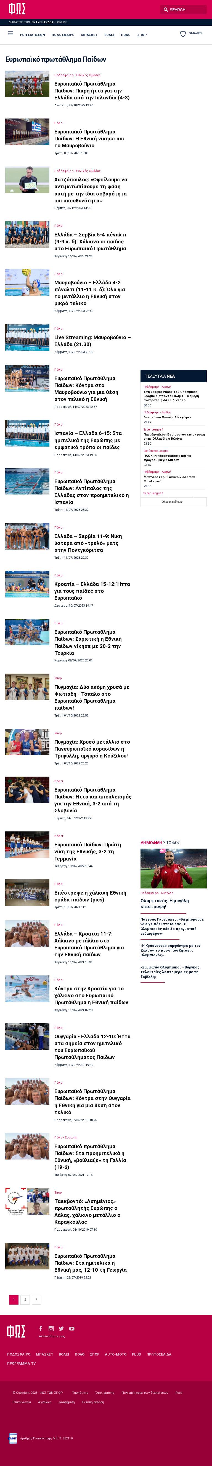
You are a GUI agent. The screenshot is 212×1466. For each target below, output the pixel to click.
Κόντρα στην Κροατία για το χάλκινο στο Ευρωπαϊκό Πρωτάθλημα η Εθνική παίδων (91, 995)
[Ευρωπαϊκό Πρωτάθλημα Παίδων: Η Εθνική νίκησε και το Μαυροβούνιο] (27, 131)
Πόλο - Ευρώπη (65, 1137)
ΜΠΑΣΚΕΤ (89, 35)
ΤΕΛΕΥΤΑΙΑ (159, 376)
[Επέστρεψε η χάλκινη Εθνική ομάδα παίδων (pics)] (27, 892)
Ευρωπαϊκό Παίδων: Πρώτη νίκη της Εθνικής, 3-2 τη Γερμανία (87, 851)
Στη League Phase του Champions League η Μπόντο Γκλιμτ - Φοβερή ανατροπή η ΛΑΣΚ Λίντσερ (171, 396)
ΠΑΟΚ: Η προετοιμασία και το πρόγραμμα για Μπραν (167, 458)
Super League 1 (153, 429)
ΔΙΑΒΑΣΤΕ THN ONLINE (38, 22)
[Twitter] (61, 1328)
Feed (179, 1393)
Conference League (156, 451)
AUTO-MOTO (115, 1354)
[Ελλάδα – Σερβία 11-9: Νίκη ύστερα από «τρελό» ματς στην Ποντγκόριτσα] (27, 536)
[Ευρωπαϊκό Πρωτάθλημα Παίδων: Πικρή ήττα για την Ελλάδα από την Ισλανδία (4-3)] (27, 84)
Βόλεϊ (58, 781)
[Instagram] (51, 1328)
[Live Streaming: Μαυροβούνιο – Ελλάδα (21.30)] (27, 337)
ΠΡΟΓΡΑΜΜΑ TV (21, 1363)
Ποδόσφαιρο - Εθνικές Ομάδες (77, 75)
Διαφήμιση (67, 1402)
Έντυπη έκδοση (93, 1402)
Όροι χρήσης (105, 1393)
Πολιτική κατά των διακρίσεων (145, 1393)
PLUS (136, 1354)
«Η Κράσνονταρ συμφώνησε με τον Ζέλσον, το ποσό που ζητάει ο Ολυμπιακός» (170, 950)
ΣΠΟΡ (142, 35)
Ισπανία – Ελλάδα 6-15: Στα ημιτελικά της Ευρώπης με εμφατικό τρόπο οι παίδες (88, 440)
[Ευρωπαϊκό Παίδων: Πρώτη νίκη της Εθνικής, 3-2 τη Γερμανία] (27, 844)
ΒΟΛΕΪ (109, 35)
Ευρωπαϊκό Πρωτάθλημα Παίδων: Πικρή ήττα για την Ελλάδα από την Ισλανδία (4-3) (92, 91)
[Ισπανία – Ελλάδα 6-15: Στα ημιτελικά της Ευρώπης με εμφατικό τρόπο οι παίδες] (27, 433)
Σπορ (58, 678)
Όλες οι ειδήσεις (172, 502)
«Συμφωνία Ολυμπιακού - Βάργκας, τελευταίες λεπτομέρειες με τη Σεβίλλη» (171, 972)
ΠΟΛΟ (126, 35)
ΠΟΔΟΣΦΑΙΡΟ (63, 35)
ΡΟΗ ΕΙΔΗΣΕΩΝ (32, 35)
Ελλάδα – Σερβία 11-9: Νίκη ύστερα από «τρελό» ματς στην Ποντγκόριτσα (88, 543)
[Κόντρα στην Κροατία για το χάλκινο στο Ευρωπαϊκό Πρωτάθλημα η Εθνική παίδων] (27, 988)
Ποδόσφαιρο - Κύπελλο (157, 893)
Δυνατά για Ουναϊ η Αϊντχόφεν (167, 417)
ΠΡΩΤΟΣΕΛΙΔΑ (159, 1354)
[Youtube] (71, 1328)
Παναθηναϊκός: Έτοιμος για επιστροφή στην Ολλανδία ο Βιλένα (174, 436)
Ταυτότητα (80, 1393)
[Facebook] (40, 1328)
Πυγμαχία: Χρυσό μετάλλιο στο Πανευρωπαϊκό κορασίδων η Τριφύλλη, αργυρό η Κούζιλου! (92, 749)
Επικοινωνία (22, 1402)
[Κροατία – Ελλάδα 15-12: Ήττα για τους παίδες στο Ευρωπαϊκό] (27, 584)
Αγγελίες (45, 1402)
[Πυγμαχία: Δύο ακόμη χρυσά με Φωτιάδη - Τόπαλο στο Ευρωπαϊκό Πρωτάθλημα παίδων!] (27, 687)
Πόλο (58, 123)
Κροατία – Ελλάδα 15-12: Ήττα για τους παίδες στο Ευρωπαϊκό (92, 591)
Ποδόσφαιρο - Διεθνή (157, 387)
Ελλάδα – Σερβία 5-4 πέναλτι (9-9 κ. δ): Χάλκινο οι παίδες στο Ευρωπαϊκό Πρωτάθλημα (90, 241)
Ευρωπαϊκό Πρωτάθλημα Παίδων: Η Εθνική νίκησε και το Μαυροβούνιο (89, 138)
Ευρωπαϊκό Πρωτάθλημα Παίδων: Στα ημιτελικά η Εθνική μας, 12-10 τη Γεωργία (90, 1263)
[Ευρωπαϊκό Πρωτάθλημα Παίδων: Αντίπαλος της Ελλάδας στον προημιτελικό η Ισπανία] (27, 481)
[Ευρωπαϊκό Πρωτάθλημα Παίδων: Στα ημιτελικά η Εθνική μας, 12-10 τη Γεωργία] (27, 1256)
